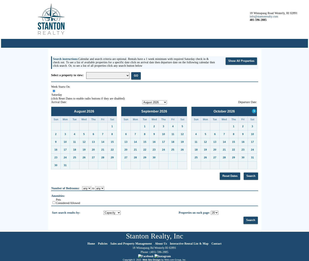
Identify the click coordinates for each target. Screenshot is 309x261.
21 (102, 149)
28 (102, 157)
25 (74, 157)
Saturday (57, 94)
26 (84, 157)
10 (65, 141)
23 (55, 157)
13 (93, 141)
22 (112, 149)
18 (74, 149)
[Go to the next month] (254, 112)
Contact (216, 243)
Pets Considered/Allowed (68, 201)
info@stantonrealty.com (264, 16)
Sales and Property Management (131, 243)
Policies (102, 243)
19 (84, 149)
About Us (161, 243)
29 (112, 157)
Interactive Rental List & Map (189, 243)
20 (93, 149)
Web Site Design (152, 259)
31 (65, 165)
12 (84, 141)
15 (112, 141)
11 (74, 141)
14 (102, 141)
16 (55, 149)
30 (55, 165)
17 (65, 149)
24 (65, 157)
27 (93, 157)
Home (91, 243)
